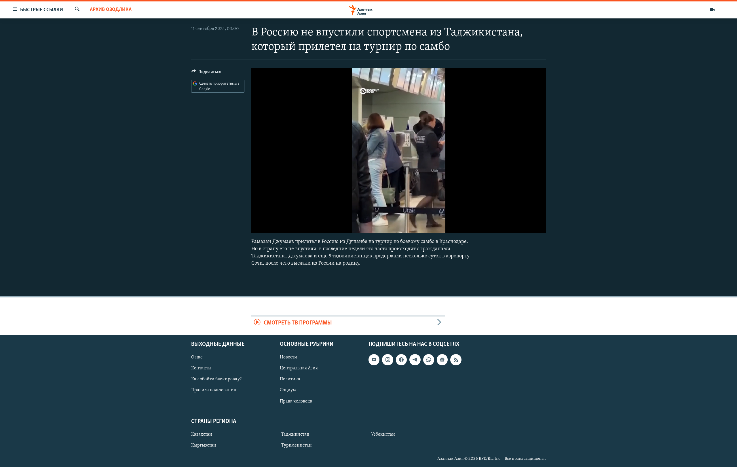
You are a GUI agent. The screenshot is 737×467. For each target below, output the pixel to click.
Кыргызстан (203, 445)
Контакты (201, 368)
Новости (288, 357)
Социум (288, 390)
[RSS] (455, 359)
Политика (290, 379)
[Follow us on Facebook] (401, 359)
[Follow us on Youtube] (373, 359)
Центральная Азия (299, 368)
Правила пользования (213, 390)
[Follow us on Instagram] (387, 359)
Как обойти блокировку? (216, 379)
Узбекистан (383, 434)
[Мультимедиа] (712, 10)
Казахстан (201, 434)
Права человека (296, 401)
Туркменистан (296, 445)
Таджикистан (295, 434)
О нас (196, 357)
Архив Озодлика (111, 9)
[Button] (206, 73)
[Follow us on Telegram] (414, 359)
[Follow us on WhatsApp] (428, 359)
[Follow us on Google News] (442, 359)
